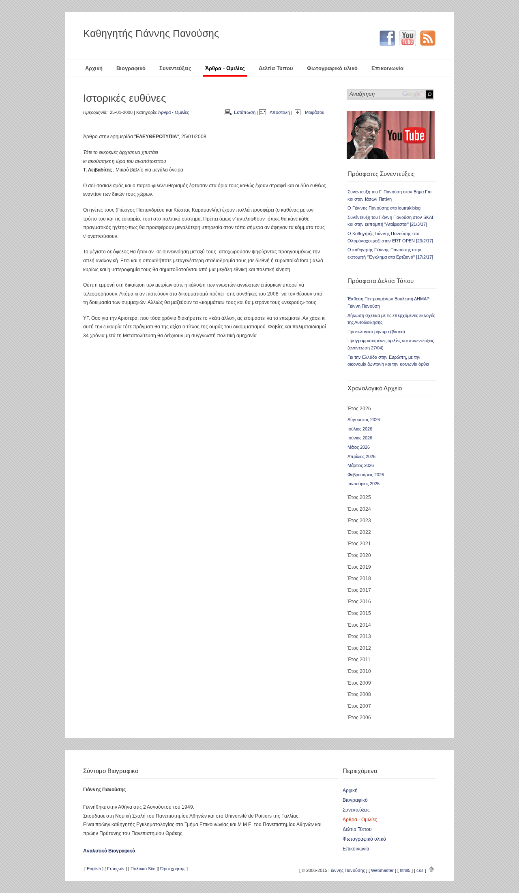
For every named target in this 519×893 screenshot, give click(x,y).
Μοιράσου (314, 112)
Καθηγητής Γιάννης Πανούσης (151, 33)
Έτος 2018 (359, 578)
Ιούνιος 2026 (359, 437)
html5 (405, 870)
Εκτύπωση (244, 112)
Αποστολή (280, 112)
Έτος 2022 (359, 532)
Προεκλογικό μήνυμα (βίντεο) (376, 331)
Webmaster (382, 870)
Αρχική (94, 68)
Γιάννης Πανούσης (346, 870)
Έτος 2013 (359, 636)
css (420, 870)
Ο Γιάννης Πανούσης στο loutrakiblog (383, 208)
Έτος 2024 (359, 509)
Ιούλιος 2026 (359, 428)
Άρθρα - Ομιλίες (225, 68)
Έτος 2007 (359, 706)
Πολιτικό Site (143, 868)
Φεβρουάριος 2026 (365, 474)
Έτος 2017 (359, 590)
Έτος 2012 (359, 648)
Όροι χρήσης (172, 868)
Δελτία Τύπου (276, 68)
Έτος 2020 (359, 555)
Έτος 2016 (359, 601)
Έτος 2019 (359, 567)
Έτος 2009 (359, 683)
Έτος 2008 (359, 694)
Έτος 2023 (359, 520)
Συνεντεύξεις (175, 68)
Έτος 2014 (359, 625)
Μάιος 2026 (358, 447)
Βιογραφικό (131, 68)
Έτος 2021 (359, 543)
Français (115, 868)
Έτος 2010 (359, 671)
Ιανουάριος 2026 (363, 483)
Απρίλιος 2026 (361, 456)
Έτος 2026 (359, 408)
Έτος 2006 (359, 717)
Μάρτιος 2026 (360, 465)
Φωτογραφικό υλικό (332, 68)
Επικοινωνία (387, 68)
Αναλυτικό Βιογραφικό (109, 851)
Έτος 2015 (359, 613)
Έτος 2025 (359, 497)
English (94, 868)
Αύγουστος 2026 (363, 419)
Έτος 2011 (359, 659)
